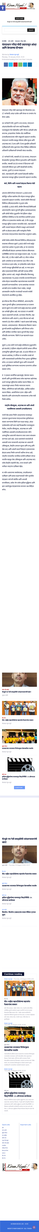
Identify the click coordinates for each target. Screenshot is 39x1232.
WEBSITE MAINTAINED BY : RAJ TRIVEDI (19, 1228)
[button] (2, 8)
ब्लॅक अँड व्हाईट (5, 689)
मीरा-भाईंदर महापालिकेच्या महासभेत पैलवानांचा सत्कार (17, 720)
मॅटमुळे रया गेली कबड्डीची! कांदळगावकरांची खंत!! (19, 22)
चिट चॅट (4, 718)
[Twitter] (11, 64)
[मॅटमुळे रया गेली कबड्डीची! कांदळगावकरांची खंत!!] (19, 680)
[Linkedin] (30, 64)
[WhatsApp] (20, 64)
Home (4, 41)
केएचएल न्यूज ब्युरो (14, 54)
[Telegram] (25, 64)
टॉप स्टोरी (10, 41)
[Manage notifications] (34, 1227)
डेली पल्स (4, 774)
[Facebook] (6, 64)
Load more (18, 787)
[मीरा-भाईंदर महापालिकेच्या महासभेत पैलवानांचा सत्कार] (19, 708)
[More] (35, 64)
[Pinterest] (15, 64)
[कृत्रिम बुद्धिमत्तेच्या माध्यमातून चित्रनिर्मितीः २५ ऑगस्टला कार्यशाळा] (19, 764)
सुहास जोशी (5, 695)
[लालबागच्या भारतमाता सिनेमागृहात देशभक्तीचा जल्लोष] (19, 736)
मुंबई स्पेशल (4, 746)
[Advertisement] (19, 582)
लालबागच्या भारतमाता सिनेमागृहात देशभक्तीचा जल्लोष (17, 748)
